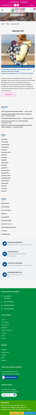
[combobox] (31, 10)
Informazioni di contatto (10, 291)
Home (3, 24)
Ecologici (3, 360)
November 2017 (5, 178)
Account (3, 319)
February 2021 (5, 144)
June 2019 (4, 157)
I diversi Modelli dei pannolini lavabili (12, 111)
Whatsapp (24, 2)
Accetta (13, 413)
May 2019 (4, 160)
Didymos (4, 213)
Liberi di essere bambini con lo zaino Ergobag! (14, 121)
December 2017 (5, 175)
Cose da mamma (6, 210)
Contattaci (4, 333)
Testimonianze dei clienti (8, 227)
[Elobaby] (18, 10)
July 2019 (4, 155)
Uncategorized (5, 234)
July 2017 (4, 186)
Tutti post (4, 231)
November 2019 (6, 152)
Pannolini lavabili (6, 220)
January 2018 (5, 173)
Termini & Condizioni (6, 330)
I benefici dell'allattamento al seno (11, 118)
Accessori (3, 355)
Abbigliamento (5, 352)
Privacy (3, 335)
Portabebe (4, 349)
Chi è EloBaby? (5, 322)
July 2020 (4, 149)
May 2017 (4, 191)
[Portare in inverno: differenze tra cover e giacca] (18, 51)
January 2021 (5, 147)
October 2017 (5, 180)
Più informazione (29, 413)
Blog (8, 24)
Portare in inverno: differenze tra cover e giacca (18, 66)
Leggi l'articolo (8, 94)
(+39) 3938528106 (14, 2)
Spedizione (4, 327)
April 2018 (4, 168)
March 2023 (4, 142)
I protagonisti (5, 217)
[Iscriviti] (14, 395)
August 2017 (4, 183)
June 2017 (4, 188)
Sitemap (3, 338)
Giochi (3, 357)
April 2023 (4, 139)
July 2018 (4, 165)
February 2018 (5, 170)
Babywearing (12, 69)
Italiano (32, 5)
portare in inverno (13, 71)
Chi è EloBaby (21, 69)
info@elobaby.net (9, 305)
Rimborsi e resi (5, 325)
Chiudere (20, 413)
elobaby (30, 73)
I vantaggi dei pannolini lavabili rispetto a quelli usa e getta (16, 115)
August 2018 (5, 162)
